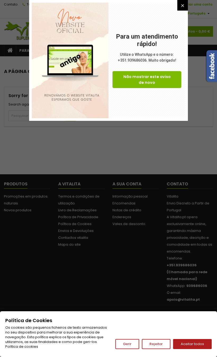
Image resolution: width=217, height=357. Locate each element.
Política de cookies (21, 346)
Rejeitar (156, 343)
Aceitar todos (192, 343)
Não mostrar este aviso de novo (147, 79)
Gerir (127, 343)
